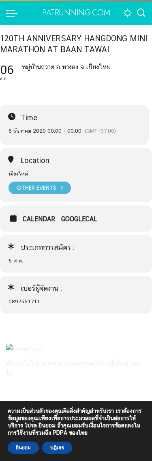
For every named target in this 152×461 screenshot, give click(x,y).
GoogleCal (79, 219)
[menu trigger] (13, 13)
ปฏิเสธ (57, 447)
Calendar (39, 219)
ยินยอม (23, 447)
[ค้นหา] (141, 13)
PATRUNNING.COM (76, 12)
